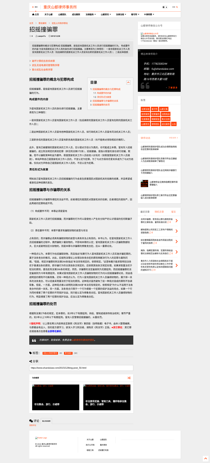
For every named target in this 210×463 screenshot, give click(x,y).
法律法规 (120, 14)
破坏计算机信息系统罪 (43, 61)
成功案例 (76, 14)
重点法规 (166, 119)
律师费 (149, 14)
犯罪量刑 (156, 114)
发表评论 (32, 425)
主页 (36, 14)
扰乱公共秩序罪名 (60, 23)
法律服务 (90, 14)
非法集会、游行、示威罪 (46, 404)
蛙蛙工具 (90, 450)
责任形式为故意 (104, 97)
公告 (174, 124)
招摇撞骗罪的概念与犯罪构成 (106, 89)
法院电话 (166, 114)
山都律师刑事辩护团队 (82, 340)
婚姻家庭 (156, 119)
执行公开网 (90, 445)
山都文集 (164, 109)
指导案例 (145, 114)
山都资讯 (105, 14)
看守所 (134, 14)
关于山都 (49, 14)
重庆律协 (103, 445)
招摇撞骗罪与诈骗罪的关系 (105, 101)
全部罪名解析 (54, 331)
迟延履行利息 (103, 450)
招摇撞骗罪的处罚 (101, 104)
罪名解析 (43, 23)
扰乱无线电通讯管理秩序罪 (45, 65)
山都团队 (62, 14)
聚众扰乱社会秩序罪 (42, 69)
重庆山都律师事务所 (60, 7)
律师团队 (156, 124)
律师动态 (145, 138)
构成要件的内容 (104, 93)
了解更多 (173, 87)
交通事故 (145, 119)
